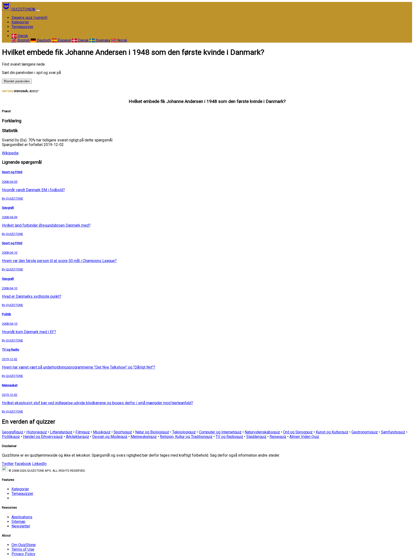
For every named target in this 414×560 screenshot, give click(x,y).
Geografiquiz (12, 432)
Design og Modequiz (109, 436)
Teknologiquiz (184, 432)
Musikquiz (101, 432)
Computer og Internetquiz (220, 432)
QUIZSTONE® (23, 9)
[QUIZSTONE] (7, 9)
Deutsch (43, 40)
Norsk (121, 40)
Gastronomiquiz (364, 432)
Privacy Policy (23, 554)
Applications (22, 517)
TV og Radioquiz (229, 436)
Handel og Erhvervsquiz (43, 436)
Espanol (64, 40)
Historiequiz (36, 432)
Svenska (102, 40)
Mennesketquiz (144, 436)
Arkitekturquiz (77, 436)
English (23, 40)
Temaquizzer (22, 26)
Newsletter (21, 526)
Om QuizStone (24, 545)
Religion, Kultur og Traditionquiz (186, 436)
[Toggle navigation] (38, 10)
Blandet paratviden (17, 81)
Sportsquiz (123, 432)
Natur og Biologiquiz (152, 432)
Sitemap (18, 521)
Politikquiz (11, 436)
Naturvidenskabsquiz (262, 432)
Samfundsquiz (393, 432)
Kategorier (20, 22)
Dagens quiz (29, 17)
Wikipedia (10, 153)
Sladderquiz (256, 436)
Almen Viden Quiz (304, 436)
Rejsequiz (278, 436)
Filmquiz (82, 432)
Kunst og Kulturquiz (332, 432)
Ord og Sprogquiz (298, 432)
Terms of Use (23, 549)
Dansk (22, 36)
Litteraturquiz (61, 432)
